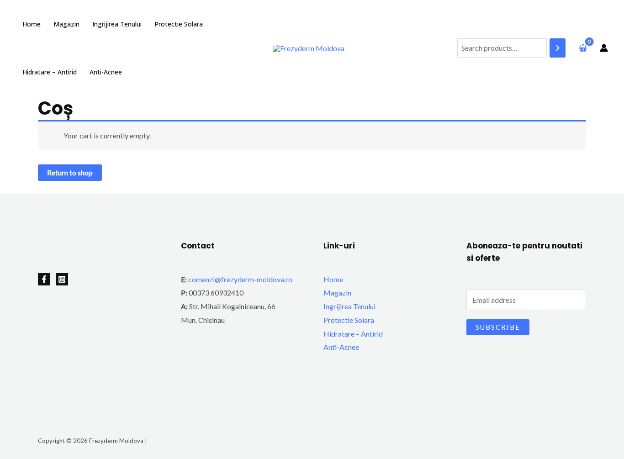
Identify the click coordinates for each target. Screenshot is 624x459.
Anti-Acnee (341, 347)
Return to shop (70, 172)
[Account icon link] (604, 48)
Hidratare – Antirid (353, 333)
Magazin (337, 292)
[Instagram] (62, 279)
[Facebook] (44, 279)
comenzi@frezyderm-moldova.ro (240, 279)
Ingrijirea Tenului (349, 306)
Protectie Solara (348, 320)
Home (333, 279)
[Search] (558, 48)
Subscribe (498, 327)
